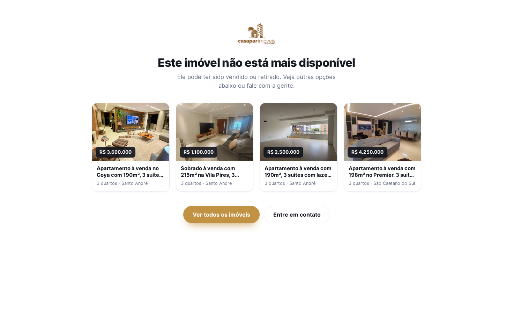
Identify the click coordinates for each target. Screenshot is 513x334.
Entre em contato (297, 214)
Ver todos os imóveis (221, 214)
